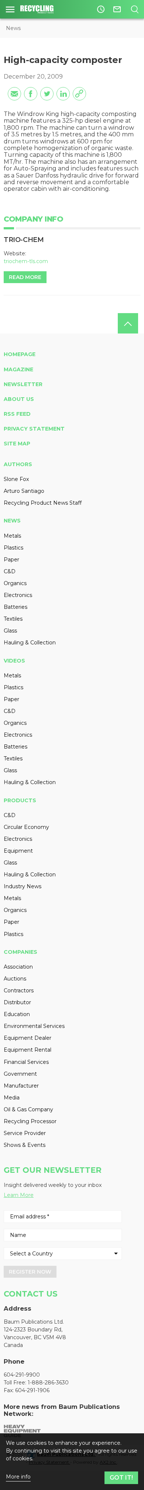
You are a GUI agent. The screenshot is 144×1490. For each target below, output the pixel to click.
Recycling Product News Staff (43, 503)
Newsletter (23, 384)
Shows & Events (24, 1145)
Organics (15, 583)
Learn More (19, 1195)
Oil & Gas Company (28, 1109)
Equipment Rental (27, 1050)
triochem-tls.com (26, 261)
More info (18, 1477)
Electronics (18, 595)
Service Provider (25, 1133)
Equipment (18, 851)
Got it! (121, 1477)
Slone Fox (16, 479)
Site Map (17, 444)
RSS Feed (17, 414)
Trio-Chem (24, 240)
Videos (14, 661)
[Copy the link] (79, 93)
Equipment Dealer (27, 1038)
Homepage (19, 354)
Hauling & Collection (30, 643)
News (13, 28)
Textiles (13, 619)
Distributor (17, 1002)
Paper (11, 560)
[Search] (134, 9)
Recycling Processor (30, 1121)
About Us (19, 399)
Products (20, 800)
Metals (12, 536)
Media (12, 1098)
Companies (20, 952)
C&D (10, 571)
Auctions (15, 979)
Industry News (22, 886)
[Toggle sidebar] (10, 9)
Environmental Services (34, 1026)
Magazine (18, 369)
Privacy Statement (34, 429)
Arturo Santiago (24, 491)
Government (20, 1074)
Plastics (13, 548)
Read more (25, 277)
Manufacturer (21, 1086)
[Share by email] (14, 93)
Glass (10, 631)
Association (18, 967)
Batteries (15, 607)
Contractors (19, 990)
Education (17, 1014)
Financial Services (26, 1062)
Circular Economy (26, 827)
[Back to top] (128, 323)
